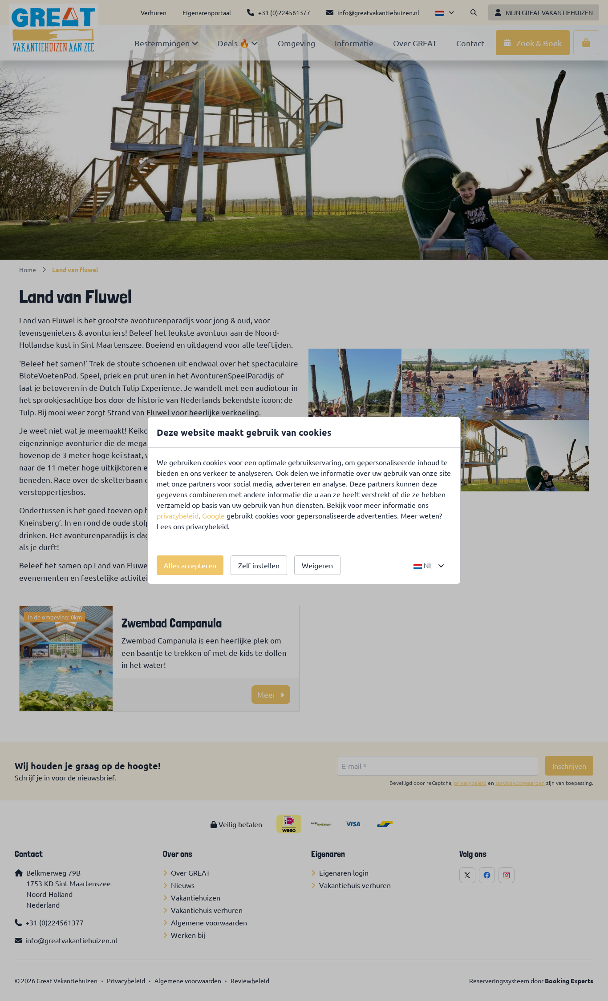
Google (213, 515)
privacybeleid (178, 515)
